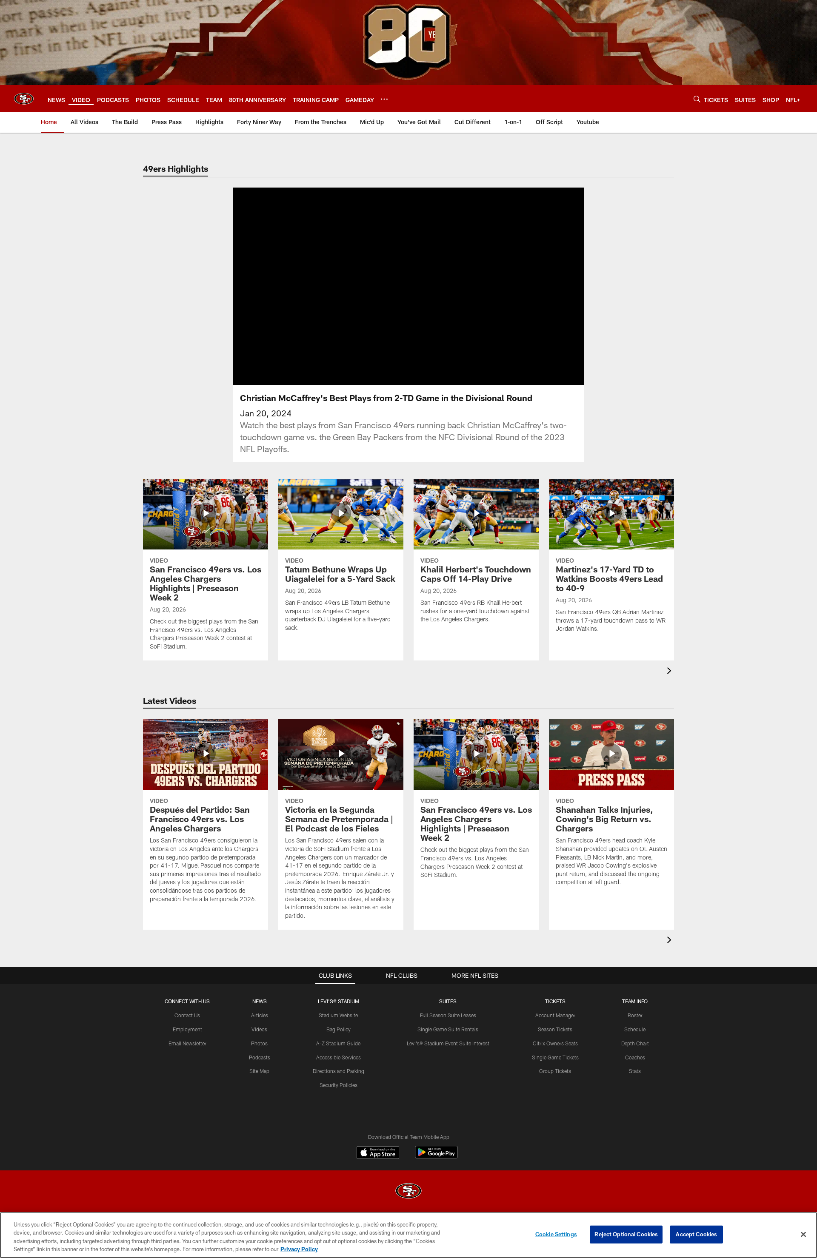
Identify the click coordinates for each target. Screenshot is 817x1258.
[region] (408, 1235)
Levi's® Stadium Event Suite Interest (448, 1043)
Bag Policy (338, 1029)
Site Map (259, 1071)
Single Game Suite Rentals (447, 1029)
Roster (635, 1015)
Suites (448, 1001)
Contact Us (187, 1015)
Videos (259, 1029)
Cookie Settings (556, 1234)
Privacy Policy (299, 1249)
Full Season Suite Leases (448, 1015)
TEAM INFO (635, 1001)
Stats (635, 1071)
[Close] (803, 1234)
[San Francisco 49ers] (408, 1192)
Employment (187, 1029)
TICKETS (555, 1001)
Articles (259, 1015)
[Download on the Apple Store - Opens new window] (378, 1153)
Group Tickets (555, 1071)
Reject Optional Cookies (626, 1234)
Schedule (635, 1029)
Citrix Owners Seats (555, 1043)
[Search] (697, 99)
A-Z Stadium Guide (338, 1043)
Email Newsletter (187, 1043)
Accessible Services (338, 1057)
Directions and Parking (338, 1071)
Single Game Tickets (555, 1057)
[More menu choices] (384, 99)
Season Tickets (555, 1029)
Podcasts (259, 1057)
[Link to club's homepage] (24, 98)
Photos (259, 1043)
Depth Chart (635, 1043)
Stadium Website (338, 1015)
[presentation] (670, 671)
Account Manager (555, 1015)
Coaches (635, 1057)
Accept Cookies (696, 1234)
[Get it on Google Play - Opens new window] (436, 1156)
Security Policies (338, 1085)
